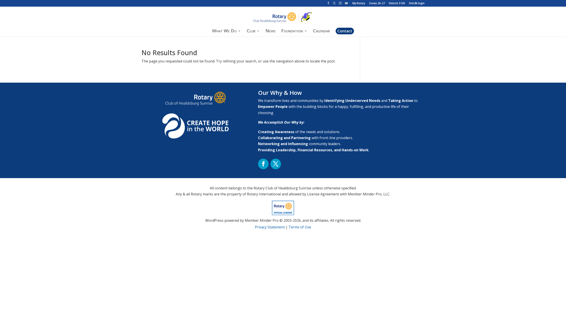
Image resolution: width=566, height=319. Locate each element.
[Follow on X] (275, 164)
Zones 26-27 (377, 3)
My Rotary (358, 3)
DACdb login (416, 3)
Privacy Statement (270, 227)
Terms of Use (300, 227)
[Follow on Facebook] (263, 164)
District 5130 (397, 3)
